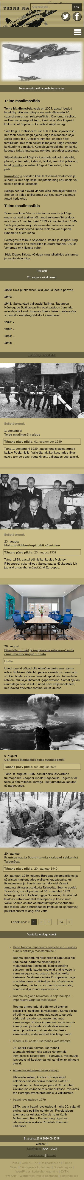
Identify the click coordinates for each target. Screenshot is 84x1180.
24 (61, 922)
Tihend (67, 1163)
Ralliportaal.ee (50, 1163)
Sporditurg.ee (63, 1167)
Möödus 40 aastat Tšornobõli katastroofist (41, 1041)
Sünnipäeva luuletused (35, 1167)
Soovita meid (36, 1155)
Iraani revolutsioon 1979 (29, 1099)
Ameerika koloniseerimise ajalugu (36, 1070)
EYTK (64, 1171)
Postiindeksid (69, 1175)
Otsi (76, 7)
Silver (14, 1167)
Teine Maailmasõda (42, 14)
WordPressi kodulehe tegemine (37, 1171)
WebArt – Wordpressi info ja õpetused (32, 1175)
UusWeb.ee (34, 1148)
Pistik (15, 1163)
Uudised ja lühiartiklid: (42, 355)
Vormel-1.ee (30, 1163)
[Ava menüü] (76, 32)
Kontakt (51, 1155)
